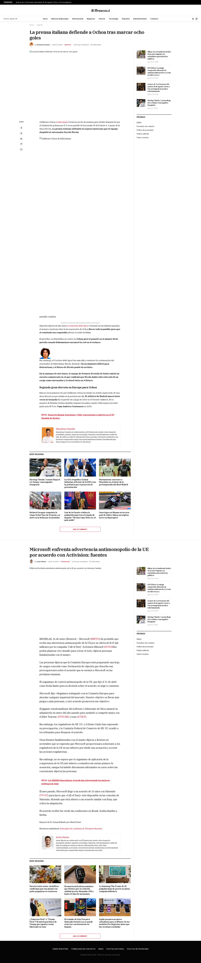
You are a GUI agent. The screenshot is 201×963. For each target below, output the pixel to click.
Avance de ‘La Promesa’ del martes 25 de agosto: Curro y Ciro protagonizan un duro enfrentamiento (45, 2)
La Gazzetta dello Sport (78, 326)
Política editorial (143, 134)
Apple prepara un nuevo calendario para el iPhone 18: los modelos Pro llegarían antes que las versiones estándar (114, 923)
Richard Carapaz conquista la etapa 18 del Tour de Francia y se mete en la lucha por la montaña (45, 515)
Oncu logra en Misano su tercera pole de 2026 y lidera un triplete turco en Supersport (114, 515)
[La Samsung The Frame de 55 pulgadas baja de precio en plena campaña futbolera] (115, 874)
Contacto (154, 19)
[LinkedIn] (21, 138)
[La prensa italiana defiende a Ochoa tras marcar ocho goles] (80, 83)
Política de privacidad (145, 130)
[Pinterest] (21, 144)
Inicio (45, 19)
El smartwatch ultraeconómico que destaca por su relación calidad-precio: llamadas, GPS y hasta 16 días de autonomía (79, 890)
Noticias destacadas (59, 19)
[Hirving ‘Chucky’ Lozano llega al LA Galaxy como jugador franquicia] (45, 467)
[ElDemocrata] (100, 10)
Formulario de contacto (145, 126)
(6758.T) (81, 716)
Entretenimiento (140, 19)
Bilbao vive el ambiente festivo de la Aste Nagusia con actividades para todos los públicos (159, 55)
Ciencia (102, 19)
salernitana (62, 122)
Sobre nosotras (143, 138)
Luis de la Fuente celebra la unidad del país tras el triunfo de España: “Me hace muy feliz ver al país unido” (80, 516)
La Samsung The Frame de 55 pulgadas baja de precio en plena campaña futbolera (114, 889)
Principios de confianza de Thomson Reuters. (81, 828)
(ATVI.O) (108, 646)
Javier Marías (41, 561)
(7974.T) (43, 795)
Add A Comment (80, 529)
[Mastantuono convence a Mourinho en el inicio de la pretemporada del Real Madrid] (115, 467)
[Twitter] (21, 133)
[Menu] (196, 18)
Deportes (126, 19)
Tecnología (113, 19)
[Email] (21, 149)
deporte (68, 45)
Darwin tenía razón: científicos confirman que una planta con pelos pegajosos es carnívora (44, 889)
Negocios (91, 19)
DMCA (139, 123)
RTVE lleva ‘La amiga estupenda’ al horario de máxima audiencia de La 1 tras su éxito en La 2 (159, 71)
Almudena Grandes (43, 45)
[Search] (193, 18)
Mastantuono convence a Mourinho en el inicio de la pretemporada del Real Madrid (113, 482)
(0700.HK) (63, 716)
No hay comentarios (82, 45)
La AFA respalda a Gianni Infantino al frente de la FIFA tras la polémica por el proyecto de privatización (80, 483)
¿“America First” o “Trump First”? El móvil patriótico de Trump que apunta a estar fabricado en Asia (43, 923)
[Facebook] (21, 128)
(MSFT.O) (95, 638)
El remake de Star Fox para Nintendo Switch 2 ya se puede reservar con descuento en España (78, 923)
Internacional (77, 19)
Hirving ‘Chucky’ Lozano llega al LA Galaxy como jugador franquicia (45, 482)
